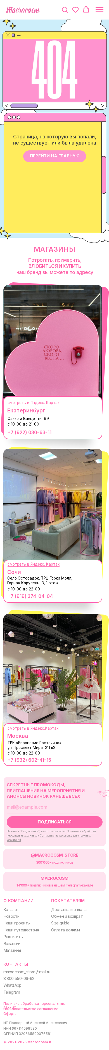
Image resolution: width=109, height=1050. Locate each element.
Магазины (12, 950)
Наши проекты (16, 923)
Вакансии (11, 943)
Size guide (60, 923)
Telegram (11, 992)
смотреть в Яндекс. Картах (34, 402)
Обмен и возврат (67, 916)
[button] (64, 9)
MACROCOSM (54, 878)
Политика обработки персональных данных (34, 1005)
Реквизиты (13, 936)
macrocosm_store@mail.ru (26, 971)
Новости (11, 916)
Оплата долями (65, 930)
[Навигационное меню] (99, 10)
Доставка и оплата (68, 909)
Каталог (10, 909)
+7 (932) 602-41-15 (29, 760)
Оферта (9, 1013)
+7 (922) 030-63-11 (29, 432)
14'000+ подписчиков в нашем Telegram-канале (54, 885)
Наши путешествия (21, 930)
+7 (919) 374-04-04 (30, 596)
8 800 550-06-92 (18, 978)
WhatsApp (12, 985)
